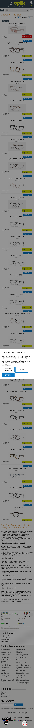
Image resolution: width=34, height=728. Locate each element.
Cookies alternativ (8, 369)
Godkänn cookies (8, 374)
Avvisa (22, 369)
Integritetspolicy (20, 362)
